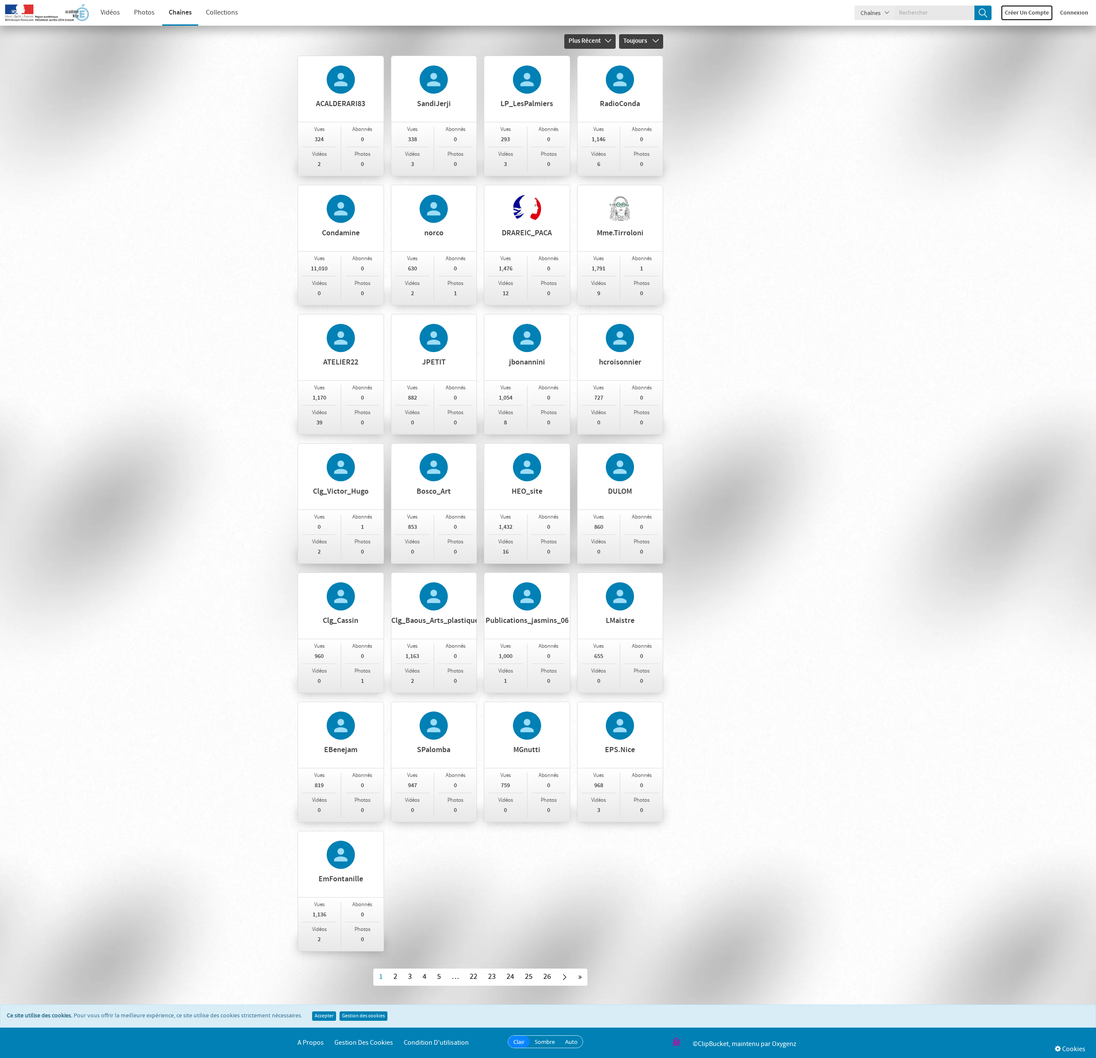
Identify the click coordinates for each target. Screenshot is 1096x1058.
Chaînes (180, 12)
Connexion (1074, 13)
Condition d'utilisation (436, 1042)
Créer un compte (1027, 13)
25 (529, 977)
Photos (144, 12)
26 (547, 977)
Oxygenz (784, 1044)
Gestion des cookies (363, 1016)
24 (510, 977)
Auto (571, 1042)
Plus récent (585, 41)
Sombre (545, 1042)
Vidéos (110, 12)
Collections (222, 12)
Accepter (324, 1016)
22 (473, 977)
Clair (518, 1042)
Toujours (635, 41)
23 (492, 977)
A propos (311, 1042)
